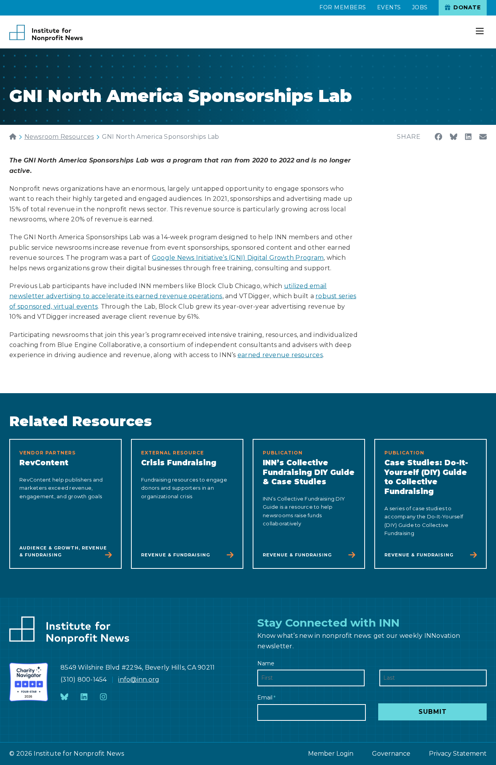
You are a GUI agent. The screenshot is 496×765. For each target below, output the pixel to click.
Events (389, 7)
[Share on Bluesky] (453, 137)
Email (266, 697)
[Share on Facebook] (438, 137)
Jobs (420, 7)
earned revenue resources (280, 355)
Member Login (330, 753)
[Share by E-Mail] (483, 137)
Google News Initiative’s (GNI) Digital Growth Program (238, 257)
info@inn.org (138, 679)
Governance (391, 753)
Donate (466, 7)
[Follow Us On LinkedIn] (84, 697)
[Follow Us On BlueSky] (64, 697)
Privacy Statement (458, 753)
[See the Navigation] (480, 26)
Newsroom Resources (59, 136)
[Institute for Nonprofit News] (46, 33)
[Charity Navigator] (28, 682)
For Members (342, 7)
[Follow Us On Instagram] (103, 697)
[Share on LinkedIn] (468, 137)
